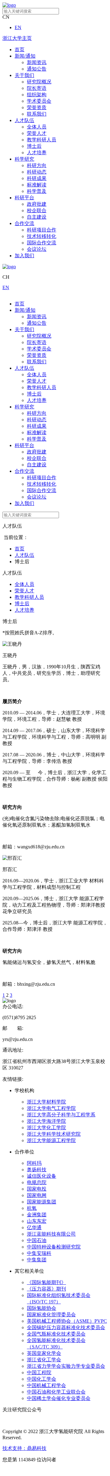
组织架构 (36, 94)
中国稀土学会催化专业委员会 (58, 1398)
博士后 (34, 146)
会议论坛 (36, 249)
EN (18, 27)
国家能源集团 (41, 1201)
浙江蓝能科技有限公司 (51, 1234)
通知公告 (36, 68)
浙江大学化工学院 (46, 1127)
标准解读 (36, 184)
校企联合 (36, 210)
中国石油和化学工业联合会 (56, 1391)
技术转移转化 (41, 236)
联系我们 (36, 114)
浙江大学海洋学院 (46, 1121)
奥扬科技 (36, 1169)
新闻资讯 (36, 62)
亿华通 (34, 1227)
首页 (19, 49)
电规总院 (36, 1182)
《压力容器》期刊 (46, 1288)
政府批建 (36, 204)
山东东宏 (36, 1221)
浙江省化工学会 (44, 1359)
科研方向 (36, 165)
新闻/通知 (25, 56)
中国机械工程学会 (46, 1385)
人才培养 (36, 152)
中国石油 (36, 1240)
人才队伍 (24, 120)
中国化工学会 (41, 1379)
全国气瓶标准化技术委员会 (56, 1333)
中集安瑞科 (39, 1253)
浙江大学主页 (17, 38)
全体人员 (36, 126)
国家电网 (36, 1195)
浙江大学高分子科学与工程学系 (61, 1114)
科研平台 (24, 197)
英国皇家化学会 (44, 1353)
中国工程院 (39, 1372)
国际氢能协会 (41, 1308)
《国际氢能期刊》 (46, 1282)
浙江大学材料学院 (46, 1101)
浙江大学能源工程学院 (51, 1140)
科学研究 (24, 159)
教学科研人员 (41, 139)
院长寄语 (36, 88)
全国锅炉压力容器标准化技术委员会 (66, 1327)
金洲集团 (36, 1214)
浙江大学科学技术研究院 (54, 1134)
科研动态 (36, 171)
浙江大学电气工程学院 (51, 1108)
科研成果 (36, 178)
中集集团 (36, 1259)
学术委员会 (39, 101)
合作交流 (24, 223)
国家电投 (36, 1188)
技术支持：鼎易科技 (24, 1448)
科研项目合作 (41, 229)
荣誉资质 (36, 107)
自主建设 (36, 217)
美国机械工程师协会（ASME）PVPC (67, 1321)
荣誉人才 (36, 133)
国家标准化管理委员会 (51, 1314)
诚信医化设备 (41, 1176)
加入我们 (24, 255)
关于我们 (24, 75)
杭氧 (32, 1208)
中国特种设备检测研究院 (54, 1246)
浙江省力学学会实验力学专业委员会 (66, 1366)
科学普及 (36, 191)
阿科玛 (34, 1163)
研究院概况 (39, 81)
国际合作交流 (41, 242)
